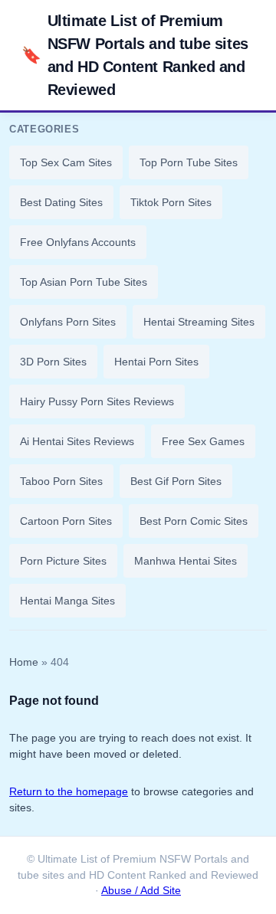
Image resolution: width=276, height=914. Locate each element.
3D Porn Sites (53, 361)
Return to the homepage (68, 791)
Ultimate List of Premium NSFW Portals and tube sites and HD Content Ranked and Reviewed (134, 55)
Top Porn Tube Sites (189, 162)
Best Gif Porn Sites (176, 481)
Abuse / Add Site (141, 890)
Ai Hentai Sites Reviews (77, 441)
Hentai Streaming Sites (199, 322)
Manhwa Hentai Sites (185, 561)
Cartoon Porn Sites (66, 521)
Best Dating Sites (61, 202)
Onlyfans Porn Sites (68, 322)
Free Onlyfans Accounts (78, 242)
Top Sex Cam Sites (66, 162)
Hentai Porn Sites (156, 361)
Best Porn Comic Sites (194, 521)
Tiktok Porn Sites (171, 202)
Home (23, 662)
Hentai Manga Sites (67, 601)
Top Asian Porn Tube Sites (83, 282)
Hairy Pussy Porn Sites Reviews (97, 401)
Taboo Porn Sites (61, 481)
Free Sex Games (203, 441)
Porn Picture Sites (63, 561)
